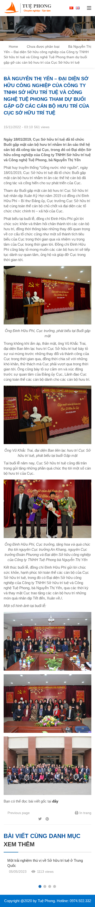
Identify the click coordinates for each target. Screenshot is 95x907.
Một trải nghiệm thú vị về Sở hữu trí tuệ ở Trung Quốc (45, 863)
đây (55, 801)
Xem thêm (19, 844)
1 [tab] (39, 886)
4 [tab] (54, 886)
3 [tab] (49, 886)
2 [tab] (44, 886)
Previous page (18, 813)
